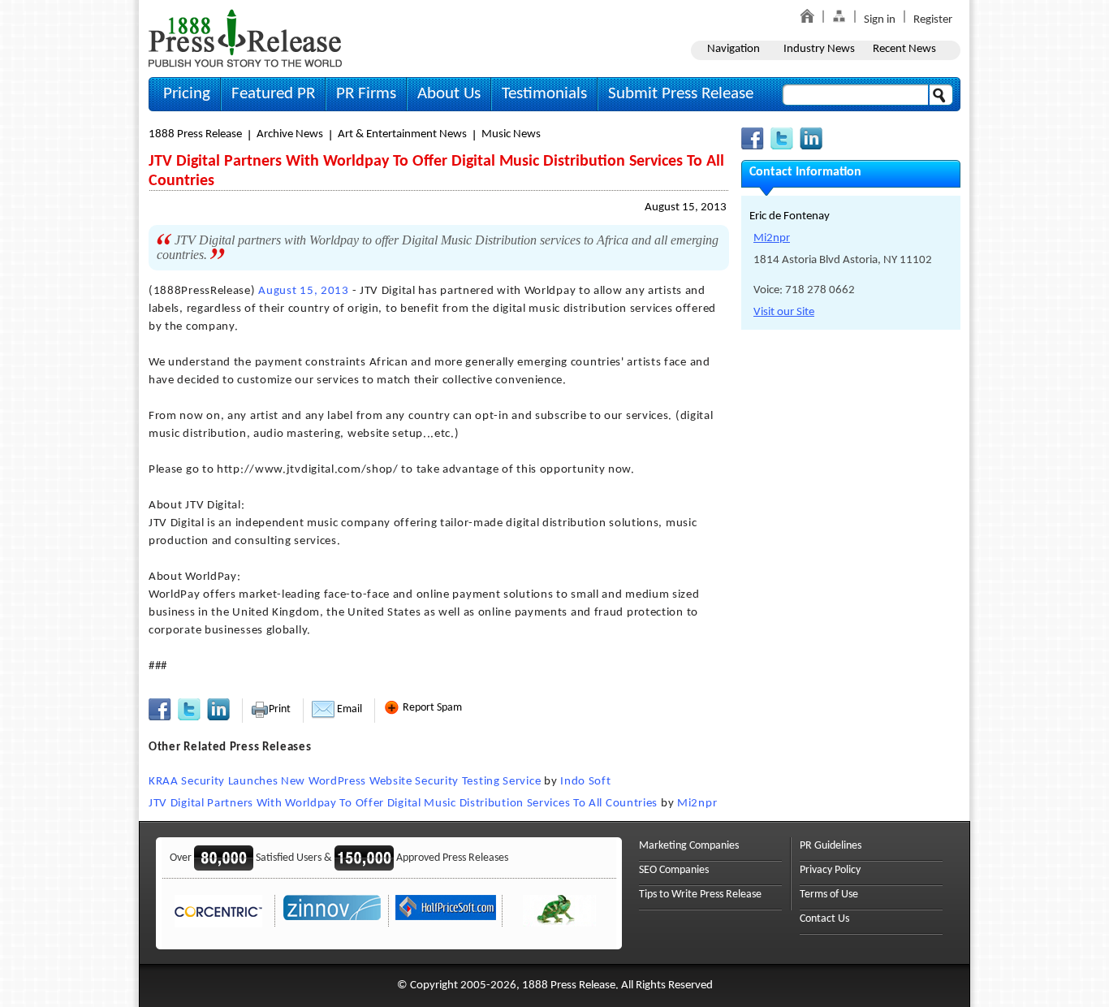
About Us (449, 93)
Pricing (186, 93)
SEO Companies (674, 870)
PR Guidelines (830, 846)
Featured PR (273, 93)
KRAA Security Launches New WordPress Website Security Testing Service (345, 782)
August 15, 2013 (686, 207)
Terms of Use (829, 894)
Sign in (879, 20)
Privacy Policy (830, 870)
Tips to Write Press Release (700, 894)
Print (280, 709)
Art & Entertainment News (402, 134)
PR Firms (366, 93)
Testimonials (544, 93)
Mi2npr (697, 803)
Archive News (290, 134)
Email (348, 709)
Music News (511, 134)
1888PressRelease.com (245, 37)
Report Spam (431, 708)
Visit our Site (783, 312)
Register (932, 20)
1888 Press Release (195, 134)
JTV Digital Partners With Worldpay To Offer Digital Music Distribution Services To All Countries (403, 803)
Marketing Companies (689, 846)
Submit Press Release (680, 93)
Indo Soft (585, 782)
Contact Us (824, 919)
